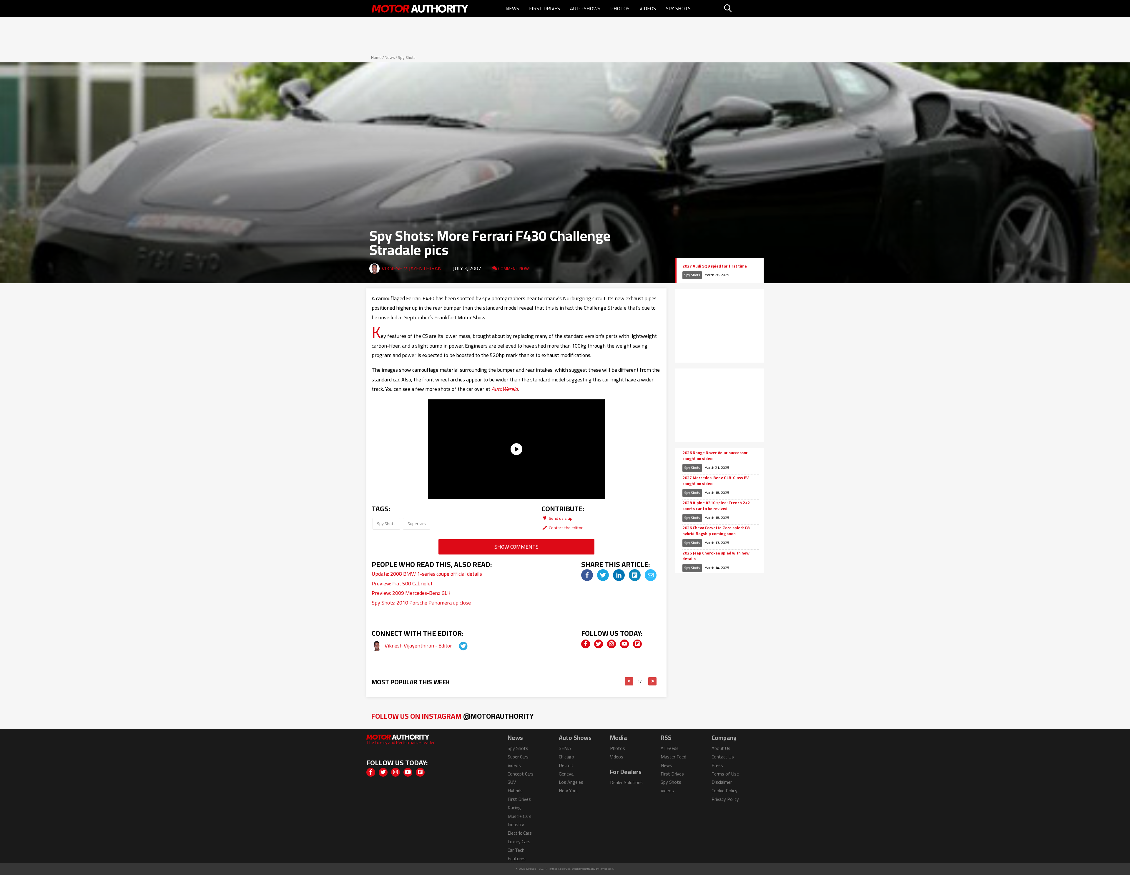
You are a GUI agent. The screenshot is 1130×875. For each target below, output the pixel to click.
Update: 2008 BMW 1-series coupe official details (427, 574)
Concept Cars (521, 773)
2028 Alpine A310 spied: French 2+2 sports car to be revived (716, 506)
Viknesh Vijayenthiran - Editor (419, 645)
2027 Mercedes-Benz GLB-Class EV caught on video (715, 481)
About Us (721, 748)
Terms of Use (725, 773)
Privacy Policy (725, 799)
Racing (514, 807)
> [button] (652, 681)
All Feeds (670, 748)
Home (376, 57)
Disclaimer (722, 782)
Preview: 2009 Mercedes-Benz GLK (411, 593)
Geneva (566, 773)
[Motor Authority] (420, 8)
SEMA (565, 748)
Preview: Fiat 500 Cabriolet (402, 583)
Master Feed (673, 756)
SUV (512, 782)
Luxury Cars (519, 841)
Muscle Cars (519, 816)
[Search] (743, 8)
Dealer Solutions (626, 782)
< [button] (629, 681)
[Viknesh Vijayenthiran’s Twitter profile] (458, 645)
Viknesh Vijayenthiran (412, 268)
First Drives (544, 8)
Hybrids (515, 790)
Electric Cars (520, 832)
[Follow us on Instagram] (611, 644)
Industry (516, 824)
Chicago (566, 756)
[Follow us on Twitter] (598, 644)
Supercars (417, 523)
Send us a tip (560, 518)
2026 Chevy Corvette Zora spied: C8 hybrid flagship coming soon (716, 531)
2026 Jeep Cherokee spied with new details (716, 556)
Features (517, 858)
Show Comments (516, 547)
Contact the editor (565, 528)
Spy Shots (678, 8)
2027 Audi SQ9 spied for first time (714, 266)
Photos (619, 8)
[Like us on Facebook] (585, 644)
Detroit (566, 765)
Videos (647, 8)
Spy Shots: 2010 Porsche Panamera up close (421, 602)
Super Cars (518, 756)
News (512, 8)
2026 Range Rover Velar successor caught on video (715, 455)
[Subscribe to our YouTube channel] (624, 644)
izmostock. (606, 868)
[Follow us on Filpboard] (637, 644)
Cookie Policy (724, 790)
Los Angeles (571, 782)
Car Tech (516, 850)
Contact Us (723, 756)
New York (568, 790)
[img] (587, 575)
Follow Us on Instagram (452, 716)
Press (717, 765)
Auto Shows (585, 8)
